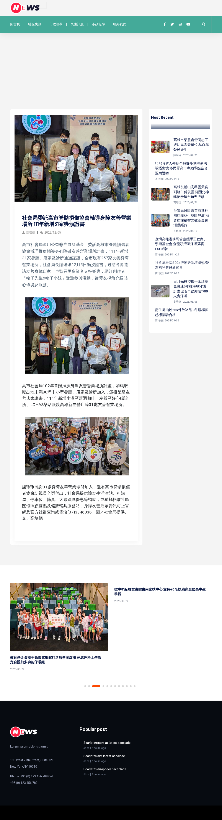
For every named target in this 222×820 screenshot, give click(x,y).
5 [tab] (107, 686)
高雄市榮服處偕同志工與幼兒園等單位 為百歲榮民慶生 (191, 144)
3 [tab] (93, 686)
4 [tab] (100, 686)
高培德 (30, 232)
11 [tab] (131, 686)
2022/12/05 (52, 232)
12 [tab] (134, 686)
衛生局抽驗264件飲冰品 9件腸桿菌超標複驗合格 (181, 312)
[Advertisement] (111, 76)
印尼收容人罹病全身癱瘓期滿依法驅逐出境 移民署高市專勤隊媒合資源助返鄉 (181, 168)
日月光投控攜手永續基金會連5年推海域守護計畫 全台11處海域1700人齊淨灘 (190, 288)
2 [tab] (89, 686)
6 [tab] (111, 686)
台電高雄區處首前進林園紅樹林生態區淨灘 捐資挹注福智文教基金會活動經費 (191, 217)
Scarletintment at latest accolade (107, 743)
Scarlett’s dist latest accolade (104, 756)
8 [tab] (119, 686)
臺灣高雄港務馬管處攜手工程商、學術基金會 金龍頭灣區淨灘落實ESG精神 (181, 244)
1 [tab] (85, 686)
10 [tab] (127, 686)
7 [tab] (115, 686)
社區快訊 (34, 24)
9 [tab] (123, 686)
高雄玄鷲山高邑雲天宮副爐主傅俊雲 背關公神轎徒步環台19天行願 (191, 192)
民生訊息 (77, 24)
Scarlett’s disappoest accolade (104, 769)
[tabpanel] (116, 593)
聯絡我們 (119, 24)
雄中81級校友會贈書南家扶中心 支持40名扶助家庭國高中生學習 (113, 591)
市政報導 (55, 24)
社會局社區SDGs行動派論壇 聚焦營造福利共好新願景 (182, 264)
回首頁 (15, 24)
